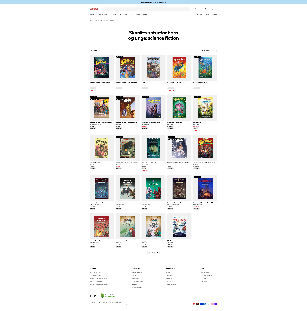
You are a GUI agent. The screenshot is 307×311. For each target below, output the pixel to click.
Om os (168, 272)
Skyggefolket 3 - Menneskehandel (203, 203)
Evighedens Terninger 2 (96, 203)
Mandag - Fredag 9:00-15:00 (98, 278)
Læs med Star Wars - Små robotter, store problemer (128, 122)
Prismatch (204, 281)
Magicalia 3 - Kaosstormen (175, 122)
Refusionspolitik (115, 305)
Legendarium (197, 122)
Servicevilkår (124, 305)
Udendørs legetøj (102, 14)
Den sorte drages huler (122, 203)
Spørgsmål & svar (137, 272)
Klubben (215, 14)
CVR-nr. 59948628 (95, 275)
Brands (145, 14)
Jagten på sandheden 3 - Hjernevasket (204, 162)
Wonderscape (171, 241)
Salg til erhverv (205, 278)
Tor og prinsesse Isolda (148, 241)
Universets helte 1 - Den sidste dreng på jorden (128, 162)
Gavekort (199, 14)
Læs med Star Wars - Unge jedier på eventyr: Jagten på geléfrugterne (102, 122)
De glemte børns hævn (148, 203)
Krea (125, 14)
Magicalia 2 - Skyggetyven (200, 82)
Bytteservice (135, 275)
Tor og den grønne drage (122, 241)
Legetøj (92, 14)
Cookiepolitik (135, 278)
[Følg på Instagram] (95, 296)
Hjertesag (169, 275)
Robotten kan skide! (95, 162)
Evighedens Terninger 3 (174, 203)
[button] (93, 90)
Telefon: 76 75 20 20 (96, 281)
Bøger (138, 14)
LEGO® (113, 14)
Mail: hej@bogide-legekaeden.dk (99, 284)
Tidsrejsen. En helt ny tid (149, 162)
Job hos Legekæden (172, 284)
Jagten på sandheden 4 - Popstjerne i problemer (102, 82)
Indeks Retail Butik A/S (96, 272)
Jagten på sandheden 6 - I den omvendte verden (128, 82)
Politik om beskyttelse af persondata (99, 305)
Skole (131, 14)
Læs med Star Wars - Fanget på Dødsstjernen (179, 162)
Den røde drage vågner (96, 241)
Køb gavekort (205, 272)
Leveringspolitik (133, 305)
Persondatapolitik (137, 287)
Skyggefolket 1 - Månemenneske (151, 122)
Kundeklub (169, 278)
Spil (120, 14)
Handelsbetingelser (137, 281)
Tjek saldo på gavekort (207, 275)
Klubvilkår (134, 284)
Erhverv (207, 14)
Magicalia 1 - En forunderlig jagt (176, 82)
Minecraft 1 (145, 82)
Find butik (169, 281)
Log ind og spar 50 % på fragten (153, 2)
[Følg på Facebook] (91, 296)
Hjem (91, 20)
